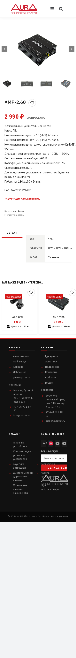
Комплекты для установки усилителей (22, 455)
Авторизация (21, 356)
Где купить (51, 356)
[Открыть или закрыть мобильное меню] (52, 8)
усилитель (18, 214)
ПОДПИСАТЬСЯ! (56, 467)
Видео (49, 382)
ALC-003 (17, 317)
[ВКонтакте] (43, 443)
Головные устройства (20, 444)
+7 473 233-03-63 (55, 414)
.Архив (21, 211)
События (50, 377)
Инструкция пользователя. (22, 198)
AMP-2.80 (59, 317)
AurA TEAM (51, 361)
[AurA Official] (57, 443)
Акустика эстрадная (19, 466)
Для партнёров (22, 377)
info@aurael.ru (21, 415)
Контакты (51, 372)
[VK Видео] (50, 443)
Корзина (18, 366)
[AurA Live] (64, 443)
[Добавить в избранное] (32, 103)
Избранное (20, 372)
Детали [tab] (12, 232)
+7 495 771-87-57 (22, 408)
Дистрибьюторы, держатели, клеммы (23, 476)
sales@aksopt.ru (55, 420)
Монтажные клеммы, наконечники (20, 489)
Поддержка (52, 366)
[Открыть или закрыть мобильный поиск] (61, 8)
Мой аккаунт (20, 361)
